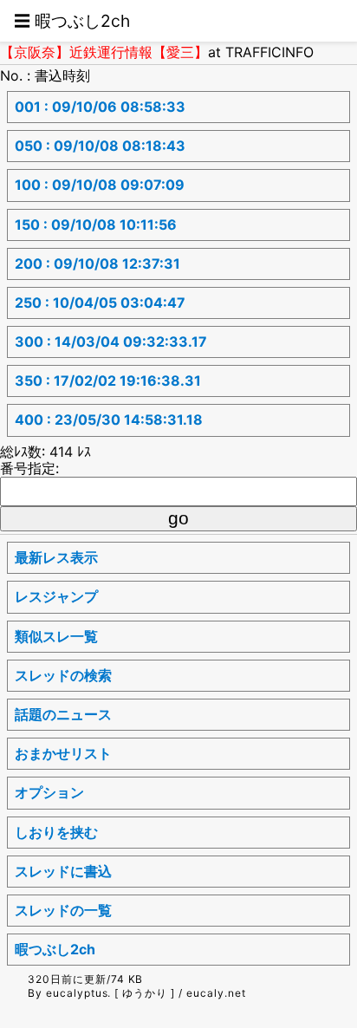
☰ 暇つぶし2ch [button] (72, 20)
